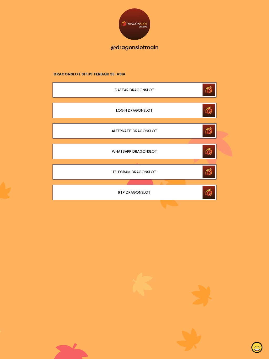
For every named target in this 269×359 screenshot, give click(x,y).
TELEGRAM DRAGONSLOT (134, 172)
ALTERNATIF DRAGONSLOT (134, 131)
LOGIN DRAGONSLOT (134, 110)
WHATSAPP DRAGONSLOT (134, 151)
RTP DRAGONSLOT (134, 192)
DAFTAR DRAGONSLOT (134, 90)
